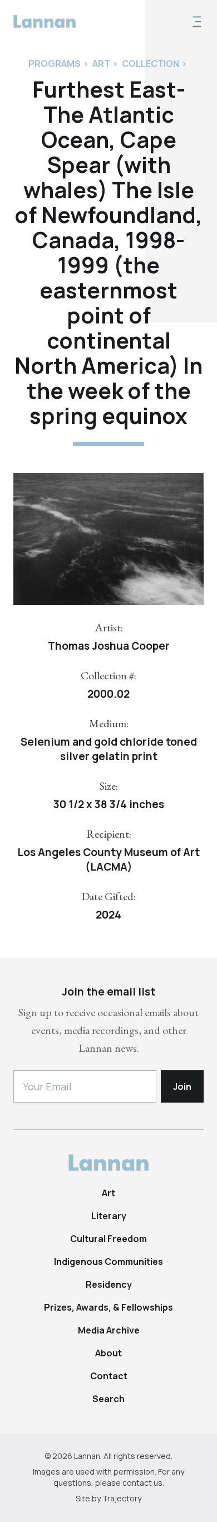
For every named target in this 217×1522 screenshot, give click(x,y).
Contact (108, 1376)
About (108, 1353)
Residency (109, 1284)
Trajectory (121, 1498)
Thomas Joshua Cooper (109, 646)
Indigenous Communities (108, 1261)
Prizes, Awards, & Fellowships (108, 1307)
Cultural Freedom (108, 1239)
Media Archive (109, 1330)
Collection (150, 63)
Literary (108, 1216)
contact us (142, 1482)
